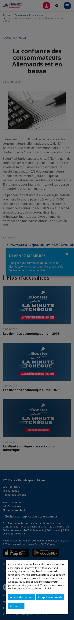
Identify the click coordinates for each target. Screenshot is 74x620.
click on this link (43, 588)
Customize (16, 606)
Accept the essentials (50, 597)
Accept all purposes (21, 597)
